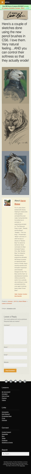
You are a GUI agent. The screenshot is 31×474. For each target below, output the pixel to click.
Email (6, 355)
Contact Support (6, 432)
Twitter (16, 294)
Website (6, 362)
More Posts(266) (18, 296)
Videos (4, 400)
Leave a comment (7, 303)
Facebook (20, 294)
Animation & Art (11, 308)
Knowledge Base (7, 416)
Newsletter (5, 434)
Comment (7, 325)
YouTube (25, 294)
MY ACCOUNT (6, 392)
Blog (3, 436)
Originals (4, 420)
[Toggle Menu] (2, 2)
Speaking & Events (7, 442)
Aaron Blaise (22, 301)
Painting (4, 398)
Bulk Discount (6, 414)
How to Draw (5, 396)
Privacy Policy (22, 465)
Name (6, 347)
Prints (3, 418)
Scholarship (5, 412)
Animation (5, 394)
